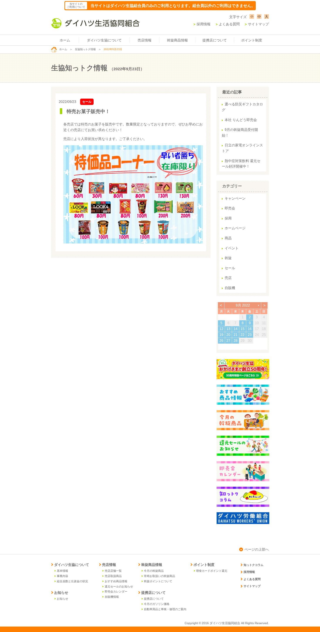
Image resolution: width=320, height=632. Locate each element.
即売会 (230, 208)
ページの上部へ (256, 549)
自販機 (230, 288)
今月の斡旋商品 (154, 570)
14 (235, 329)
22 (242, 335)
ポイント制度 (251, 40)
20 (228, 335)
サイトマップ (258, 24)
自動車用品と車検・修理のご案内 (165, 609)
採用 (228, 218)
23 (250, 335)
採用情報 (204, 24)
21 (235, 335)
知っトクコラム (253, 565)
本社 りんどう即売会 (241, 120)
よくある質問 (229, 24)
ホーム (65, 40)
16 (250, 329)
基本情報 (62, 570)
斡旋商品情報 (177, 40)
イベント (232, 248)
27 (228, 341)
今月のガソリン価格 (156, 604)
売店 (228, 278)
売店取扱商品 (113, 576)
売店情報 (145, 40)
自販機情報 (112, 596)
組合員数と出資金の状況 (72, 581)
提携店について (214, 40)
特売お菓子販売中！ (88, 111)
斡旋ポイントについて (158, 581)
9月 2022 (243, 305)
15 (242, 329)
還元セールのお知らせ (119, 586)
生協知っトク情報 (85, 49)
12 (221, 329)
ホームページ (235, 228)
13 (228, 329)
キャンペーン (235, 198)
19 (221, 335)
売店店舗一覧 (113, 570)
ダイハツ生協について (104, 40)
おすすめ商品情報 (116, 581)
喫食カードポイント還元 (211, 570)
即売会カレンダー (116, 591)
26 (221, 341)
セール (86, 101)
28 (235, 341)
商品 (228, 238)
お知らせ (62, 598)
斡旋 (228, 258)
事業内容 (62, 576)
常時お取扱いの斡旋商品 (159, 576)
